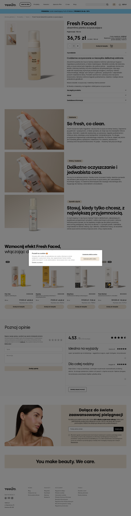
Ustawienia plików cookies (89, 254)
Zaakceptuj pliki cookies (90, 258)
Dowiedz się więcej (37, 262)
